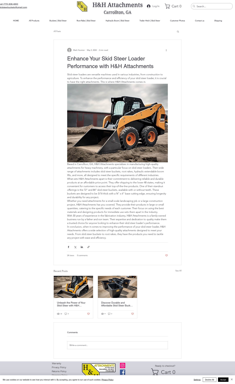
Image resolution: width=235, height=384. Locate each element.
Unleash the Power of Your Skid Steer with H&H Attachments (71, 304)
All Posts (57, 31)
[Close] (231, 379)
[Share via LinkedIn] (82, 247)
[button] (178, 31)
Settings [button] (197, 379)
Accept (223, 379)
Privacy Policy (107, 379)
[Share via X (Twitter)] (75, 247)
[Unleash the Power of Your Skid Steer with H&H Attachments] (73, 287)
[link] (174, 6)
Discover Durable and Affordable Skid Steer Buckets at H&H (117, 304)
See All (178, 270)
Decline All (209, 379)
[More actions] (166, 50)
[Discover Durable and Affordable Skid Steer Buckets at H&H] (117, 287)
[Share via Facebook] (68, 247)
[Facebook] (122, 372)
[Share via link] (88, 247)
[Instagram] (122, 365)
